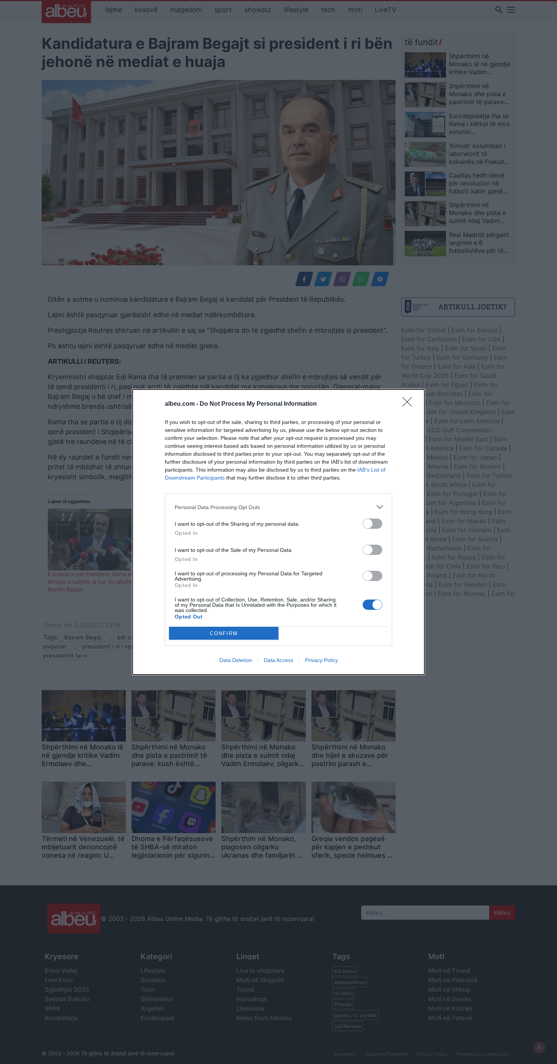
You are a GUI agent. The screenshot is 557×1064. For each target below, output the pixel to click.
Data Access (278, 660)
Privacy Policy (321, 660)
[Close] (409, 404)
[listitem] (278, 507)
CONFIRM (224, 633)
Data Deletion (235, 660)
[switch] (372, 524)
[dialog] (278, 532)
